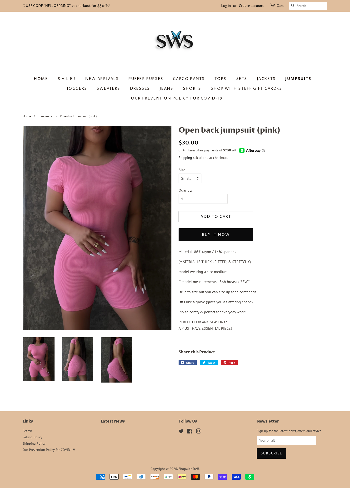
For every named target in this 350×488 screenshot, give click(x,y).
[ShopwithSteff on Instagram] (198, 432)
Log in (226, 6)
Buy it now (216, 234)
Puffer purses (145, 78)
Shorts (192, 88)
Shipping (185, 157)
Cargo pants (189, 78)
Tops (220, 78)
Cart (280, 6)
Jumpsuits (298, 78)
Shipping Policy (34, 443)
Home (41, 78)
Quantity (185, 190)
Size (182, 169)
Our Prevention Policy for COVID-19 (176, 98)
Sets (241, 78)
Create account (251, 6)
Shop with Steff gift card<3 (246, 88)
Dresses (140, 88)
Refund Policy (32, 437)
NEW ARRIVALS (102, 78)
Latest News (113, 421)
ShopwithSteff (189, 469)
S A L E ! (66, 78)
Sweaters (108, 88)
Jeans (166, 88)
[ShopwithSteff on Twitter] (181, 432)
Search (27, 431)
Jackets (266, 78)
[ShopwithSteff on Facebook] (190, 432)
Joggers (77, 88)
